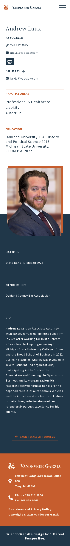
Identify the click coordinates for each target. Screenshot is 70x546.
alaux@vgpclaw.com (24, 52)
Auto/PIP (13, 113)
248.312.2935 (19, 45)
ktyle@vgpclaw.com (24, 78)
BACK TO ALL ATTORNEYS (37, 437)
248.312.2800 (29, 495)
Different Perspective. (44, 536)
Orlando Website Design (24, 534)
